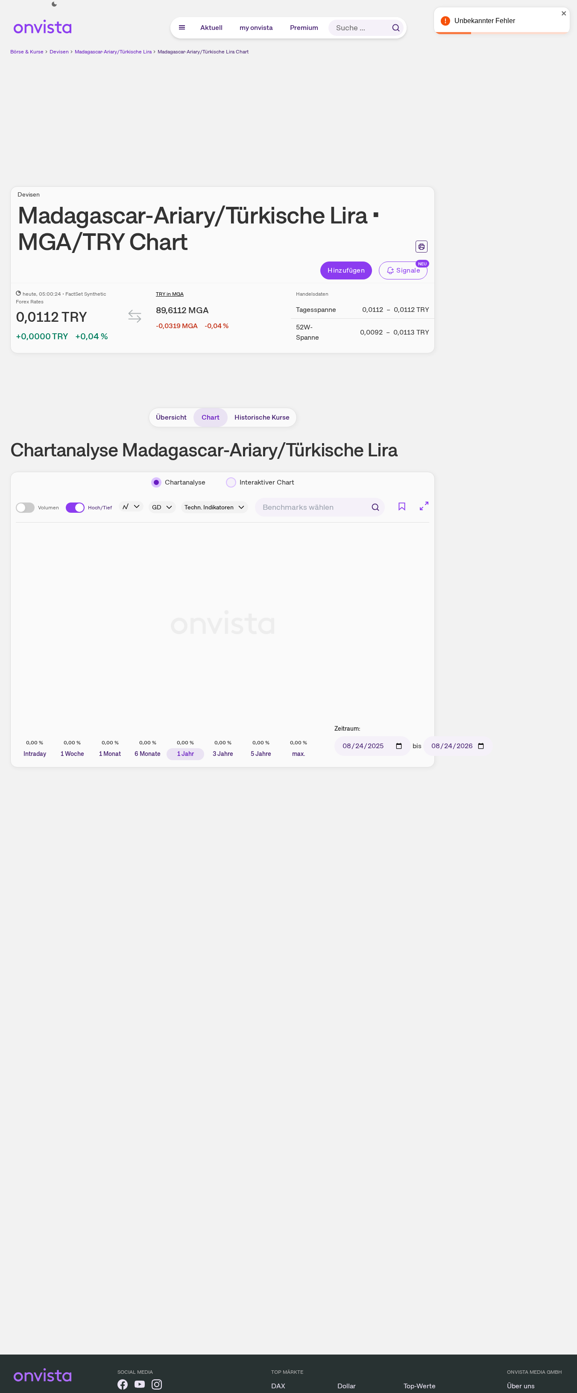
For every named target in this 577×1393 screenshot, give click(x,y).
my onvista (256, 27)
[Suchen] (396, 28)
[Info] (131, 506)
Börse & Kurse (27, 51)
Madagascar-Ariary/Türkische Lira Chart (203, 51)
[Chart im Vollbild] (424, 506)
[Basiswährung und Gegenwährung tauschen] (135, 318)
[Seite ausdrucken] (422, 247)
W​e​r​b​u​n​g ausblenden (296, 116)
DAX (278, 1385)
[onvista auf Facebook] (122, 1386)
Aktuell (212, 27)
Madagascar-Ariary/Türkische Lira (113, 51)
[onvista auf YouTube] (140, 1386)
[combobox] (320, 507)
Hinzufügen (346, 270)
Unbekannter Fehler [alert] (484, 20)
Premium (304, 27)
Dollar (346, 1385)
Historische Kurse (262, 417)
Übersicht (171, 417)
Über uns (521, 1385)
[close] (564, 13)
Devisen (59, 51)
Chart (211, 417)
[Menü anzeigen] (181, 27)
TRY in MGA (170, 294)
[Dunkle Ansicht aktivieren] (54, 4)
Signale (408, 270)
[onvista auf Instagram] (157, 1386)
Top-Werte (420, 1385)
